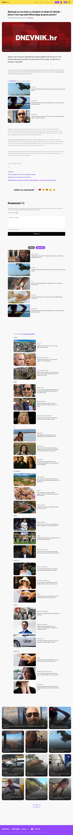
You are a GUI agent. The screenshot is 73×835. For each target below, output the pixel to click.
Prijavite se (36, 234)
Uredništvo (4, 832)
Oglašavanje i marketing (13, 832)
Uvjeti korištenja (23, 832)
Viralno (36, 2)
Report (47, 2)
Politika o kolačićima (43, 832)
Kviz (44, 2)
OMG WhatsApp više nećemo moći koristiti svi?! (19, 177)
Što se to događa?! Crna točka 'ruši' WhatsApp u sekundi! (22, 174)
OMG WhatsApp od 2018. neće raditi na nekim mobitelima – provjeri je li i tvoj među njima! (32, 180)
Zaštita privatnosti (33, 832)
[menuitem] (69, 2)
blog (61, 72)
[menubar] (69, 2)
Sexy (52, 2)
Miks (40, 2)
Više (36, 806)
